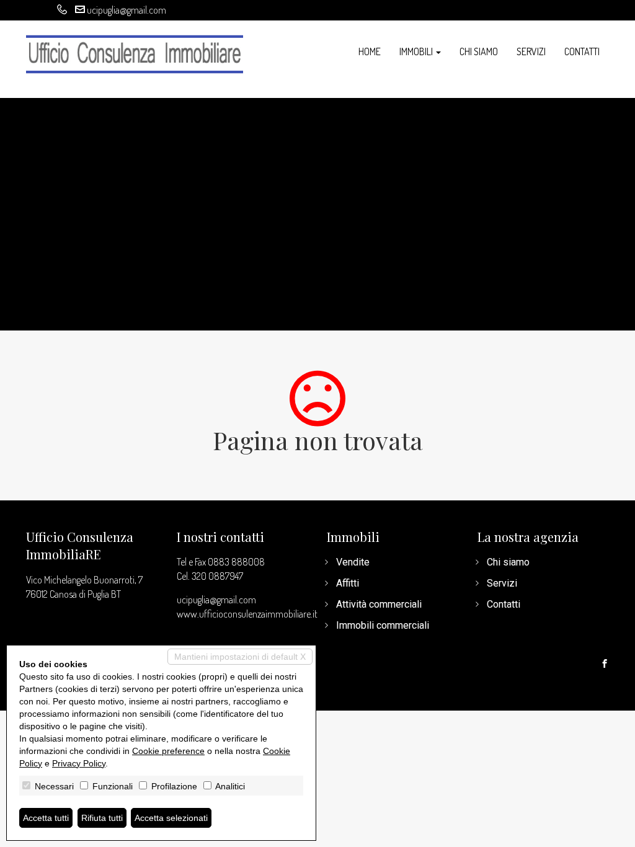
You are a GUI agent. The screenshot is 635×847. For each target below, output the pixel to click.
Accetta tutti (46, 818)
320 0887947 (217, 576)
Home (369, 51)
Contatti (582, 51)
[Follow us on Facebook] (604, 664)
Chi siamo (479, 51)
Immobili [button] (417, 51)
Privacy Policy (78, 763)
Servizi (531, 51)
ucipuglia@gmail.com (126, 10)
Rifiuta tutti (102, 818)
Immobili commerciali (382, 625)
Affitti (347, 583)
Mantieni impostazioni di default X (240, 657)
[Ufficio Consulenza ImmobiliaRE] (134, 53)
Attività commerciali (379, 604)
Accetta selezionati (171, 818)
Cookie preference (168, 751)
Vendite (353, 562)
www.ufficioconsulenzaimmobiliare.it (247, 614)
